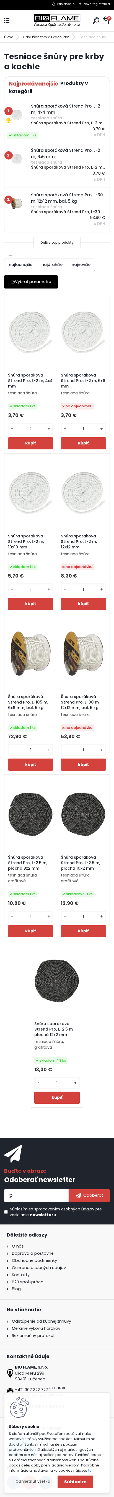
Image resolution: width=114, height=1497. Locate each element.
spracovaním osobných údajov (64, 1209)
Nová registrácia (97, 4)
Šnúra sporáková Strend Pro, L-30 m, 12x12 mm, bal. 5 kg (80, 702)
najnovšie (81, 264)
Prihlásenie (65, 4)
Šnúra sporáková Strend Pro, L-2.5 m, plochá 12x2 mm (54, 1029)
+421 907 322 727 (31, 1389)
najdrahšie (52, 264)
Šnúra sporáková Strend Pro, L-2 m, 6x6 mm (83, 380)
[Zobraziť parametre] (31, 281)
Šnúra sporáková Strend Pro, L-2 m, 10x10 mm (26, 541)
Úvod (9, 37)
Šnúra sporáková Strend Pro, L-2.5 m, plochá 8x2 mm (27, 863)
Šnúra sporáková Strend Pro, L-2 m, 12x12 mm (79, 541)
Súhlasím (75, 1482)
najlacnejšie (20, 264)
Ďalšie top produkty (57, 242)
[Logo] (57, 21)
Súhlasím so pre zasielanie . (56, 1212)
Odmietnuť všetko (32, 1481)
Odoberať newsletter (39, 1179)
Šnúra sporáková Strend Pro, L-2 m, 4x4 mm (30, 380)
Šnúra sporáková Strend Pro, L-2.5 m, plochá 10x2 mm (80, 863)
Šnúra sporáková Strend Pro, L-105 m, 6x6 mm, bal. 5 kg (28, 702)
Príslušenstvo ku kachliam (46, 37)
